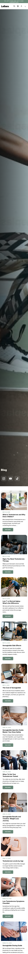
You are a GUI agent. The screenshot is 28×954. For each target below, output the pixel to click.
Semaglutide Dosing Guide (12, 945)
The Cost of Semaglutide (12, 688)
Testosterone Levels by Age (13, 861)
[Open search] (14, 6)
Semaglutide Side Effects (12, 645)
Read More (8, 529)
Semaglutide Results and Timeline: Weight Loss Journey (12, 819)
